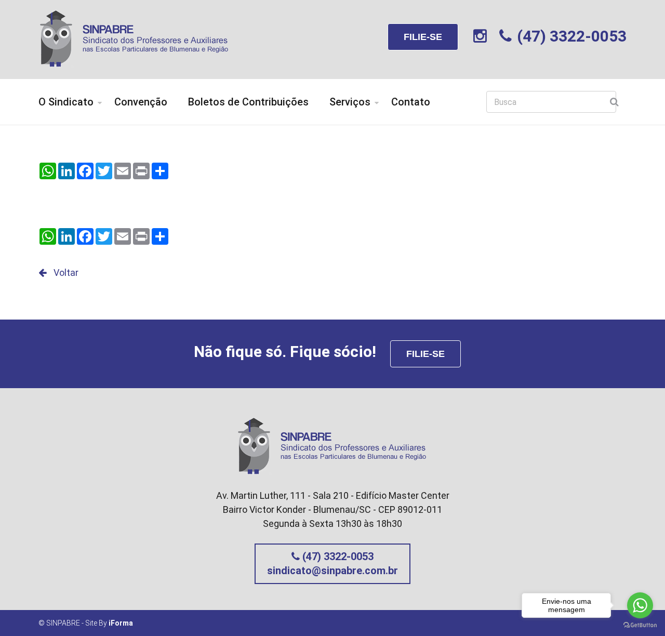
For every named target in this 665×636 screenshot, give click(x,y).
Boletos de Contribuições (248, 102)
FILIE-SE (423, 37)
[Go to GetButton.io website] (640, 625)
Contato (410, 102)
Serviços (349, 102)
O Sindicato (66, 102)
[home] (134, 38)
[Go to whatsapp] (640, 605)
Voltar (64, 272)
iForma (121, 623)
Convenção (140, 102)
